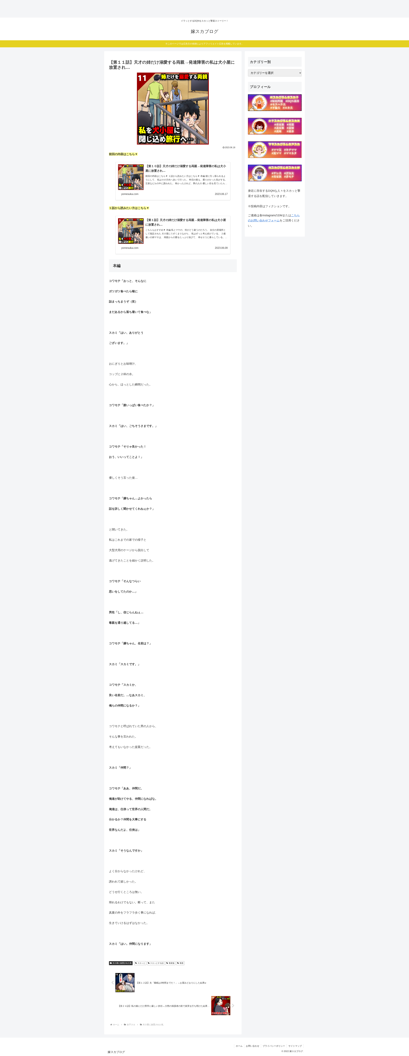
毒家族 (171, 963)
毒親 (181, 963)
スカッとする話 (157, 963)
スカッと (141, 963)
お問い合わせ (252, 1046)
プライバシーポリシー (274, 1046)
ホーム (239, 1046)
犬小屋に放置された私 (122, 963)
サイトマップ (295, 1046)
